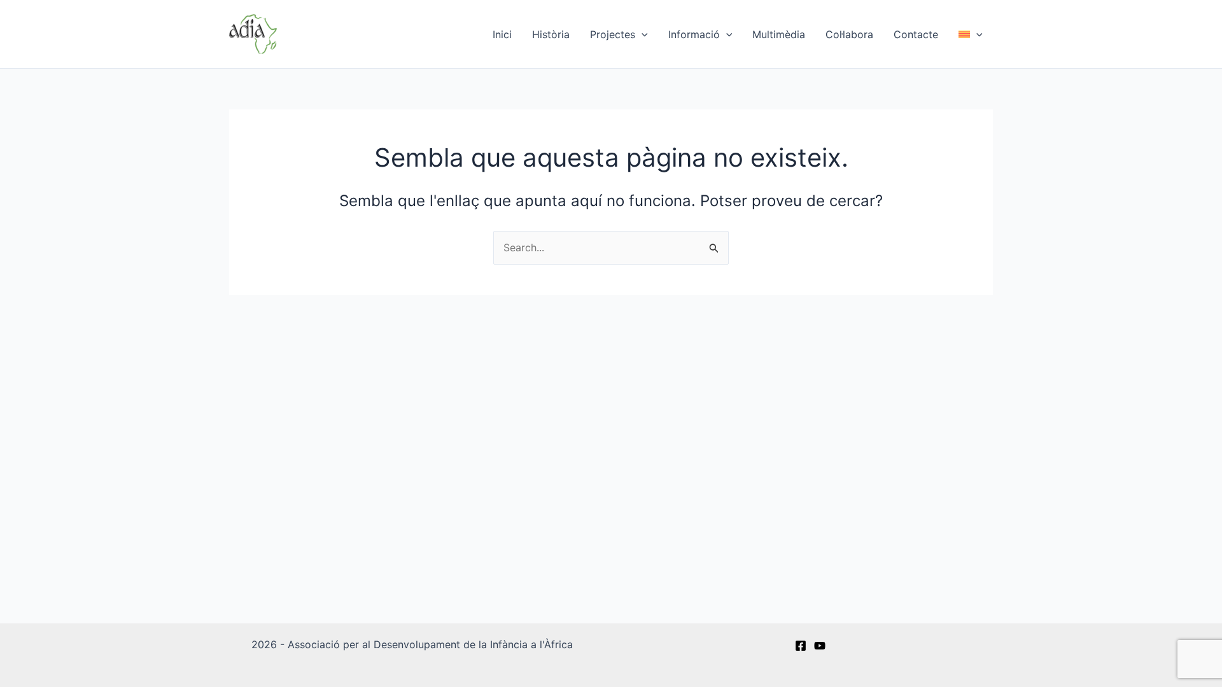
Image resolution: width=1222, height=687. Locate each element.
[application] (641, 34)
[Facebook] (800, 645)
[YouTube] (819, 645)
